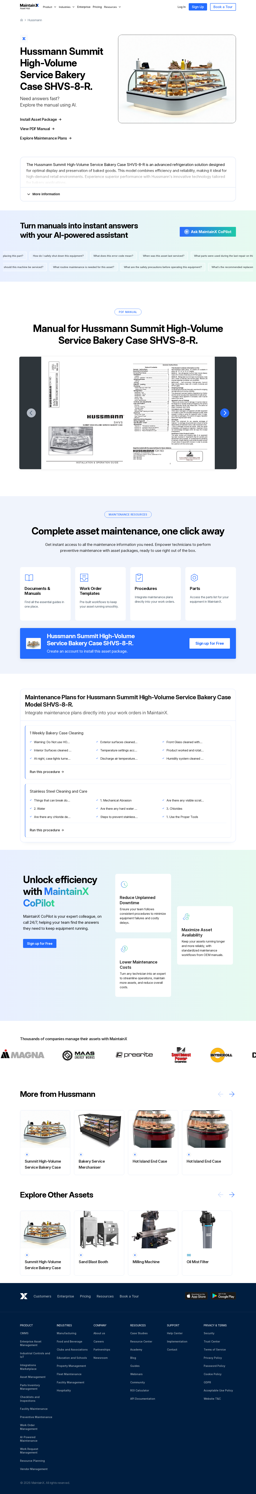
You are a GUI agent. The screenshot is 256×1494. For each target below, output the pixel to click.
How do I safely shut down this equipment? (167, 255)
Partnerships (102, 1349)
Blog (133, 1357)
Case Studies (139, 1333)
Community (137, 1382)
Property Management (71, 1365)
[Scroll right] (232, 1094)
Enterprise (84, 6)
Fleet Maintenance (69, 1374)
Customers (42, 1296)
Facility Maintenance (34, 1408)
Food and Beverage (69, 1341)
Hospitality (64, 1390)
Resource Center (141, 1341)
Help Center (175, 1333)
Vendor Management (34, 1469)
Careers (99, 1341)
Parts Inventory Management (30, 1387)
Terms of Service (215, 1349)
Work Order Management (28, 1426)
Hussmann (35, 20)
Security (209, 1333)
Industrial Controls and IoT (35, 1355)
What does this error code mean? (223, 255)
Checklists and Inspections (30, 1398)
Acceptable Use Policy (218, 1390)
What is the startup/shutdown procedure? (212, 267)
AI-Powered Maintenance (28, 1438)
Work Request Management (29, 1450)
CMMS (24, 1333)
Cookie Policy (213, 1374)
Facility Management (70, 1382)
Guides (135, 1365)
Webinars (136, 1374)
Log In (182, 6)
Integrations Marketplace (28, 1366)
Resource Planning (32, 1460)
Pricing (97, 6)
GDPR (207, 1382)
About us (99, 1333)
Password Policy (214, 1365)
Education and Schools (72, 1357)
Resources (105, 1296)
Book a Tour (223, 7)
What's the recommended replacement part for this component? (140, 267)
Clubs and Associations (72, 1349)
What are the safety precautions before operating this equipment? (53, 267)
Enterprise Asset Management (30, 1343)
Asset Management (33, 1376)
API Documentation (142, 1398)
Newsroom (101, 1357)
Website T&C (212, 1398)
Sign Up (198, 7)
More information (46, 194)
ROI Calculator (139, 1390)
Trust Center (212, 1341)
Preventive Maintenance (36, 1417)
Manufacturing (66, 1333)
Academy (136, 1349)
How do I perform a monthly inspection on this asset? (37, 255)
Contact (172, 1349)
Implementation (177, 1341)
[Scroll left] (220, 1094)
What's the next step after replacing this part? (106, 255)
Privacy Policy (213, 1357)
